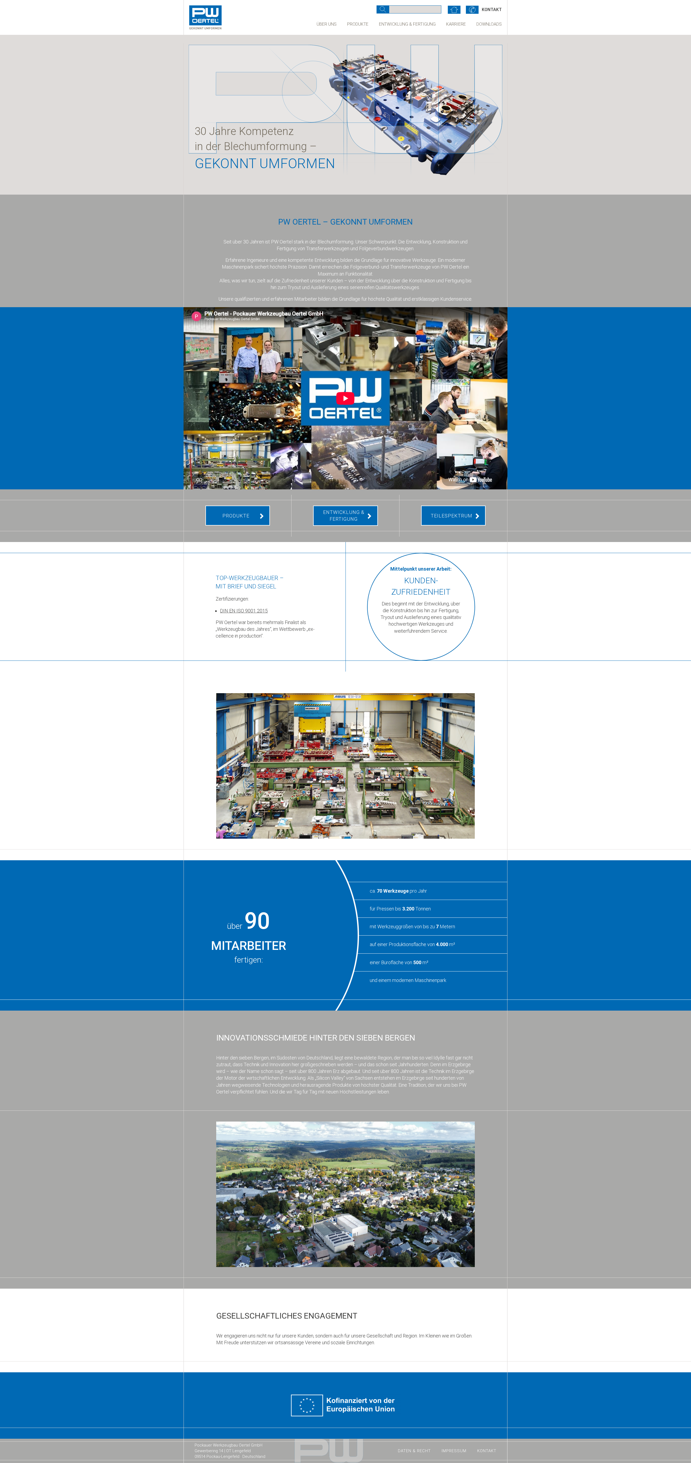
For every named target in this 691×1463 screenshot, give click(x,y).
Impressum (454, 1450)
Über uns (327, 24)
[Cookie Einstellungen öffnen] (11, 1451)
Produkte (357, 24)
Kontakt (486, 1450)
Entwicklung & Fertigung (407, 24)
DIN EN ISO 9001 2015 (244, 611)
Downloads (489, 24)
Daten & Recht (414, 1450)
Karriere (456, 24)
